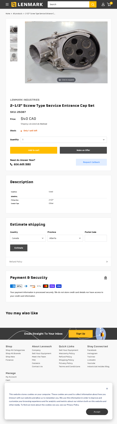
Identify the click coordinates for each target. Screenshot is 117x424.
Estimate (18, 248)
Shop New (10, 357)
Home (8, 14)
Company (36, 350)
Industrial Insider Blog (98, 367)
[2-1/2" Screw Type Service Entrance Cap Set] (13, 30)
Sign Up (80, 333)
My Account (11, 377)
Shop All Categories (15, 350)
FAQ (34, 360)
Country (14, 232)
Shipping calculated (29, 124)
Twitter (91, 357)
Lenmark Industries (25, 99)
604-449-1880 (22, 164)
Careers (36, 363)
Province (52, 232)
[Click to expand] (66, 52)
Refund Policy (15, 262)
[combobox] (68, 4)
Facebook (91, 350)
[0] (109, 4)
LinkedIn (91, 360)
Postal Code (90, 232)
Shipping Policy (66, 360)
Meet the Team (39, 357)
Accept (97, 411)
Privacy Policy (66, 363)
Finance (9, 360)
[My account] (103, 4)
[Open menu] (7, 4)
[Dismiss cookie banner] (107, 389)
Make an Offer (83, 150)
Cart (8, 380)
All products (17, 14)
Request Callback (91, 162)
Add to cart (33, 150)
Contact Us (37, 367)
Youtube (91, 363)
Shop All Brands (13, 353)
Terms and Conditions (69, 367)
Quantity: (14, 139)
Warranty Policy (67, 353)
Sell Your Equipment (41, 353)
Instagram (92, 353)
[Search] (92, 4)
